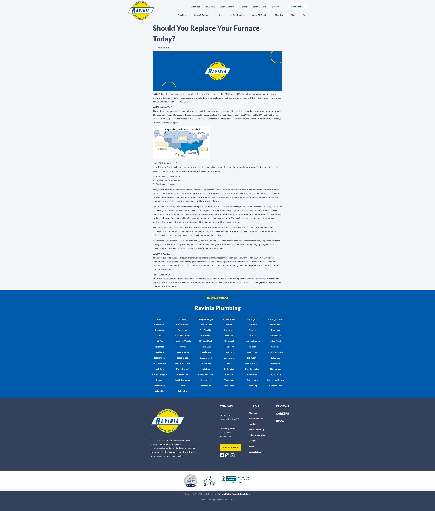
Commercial (209, 6)
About (293, 15)
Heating (218, 15)
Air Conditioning (237, 15)
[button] (304, 15)
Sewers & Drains (201, 15)
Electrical (279, 15)
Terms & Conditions (241, 494)
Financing (275, 6)
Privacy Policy (224, 494)
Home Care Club (258, 6)
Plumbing (182, 15)
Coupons (243, 6)
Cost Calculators (227, 6)
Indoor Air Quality (260, 15)
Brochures (195, 6)
